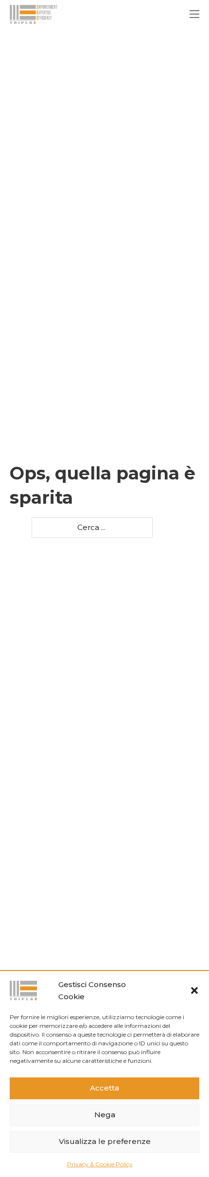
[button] (194, 990)
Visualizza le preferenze (105, 1141)
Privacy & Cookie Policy (100, 1164)
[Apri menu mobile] (194, 14)
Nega (104, 1114)
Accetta (104, 1087)
